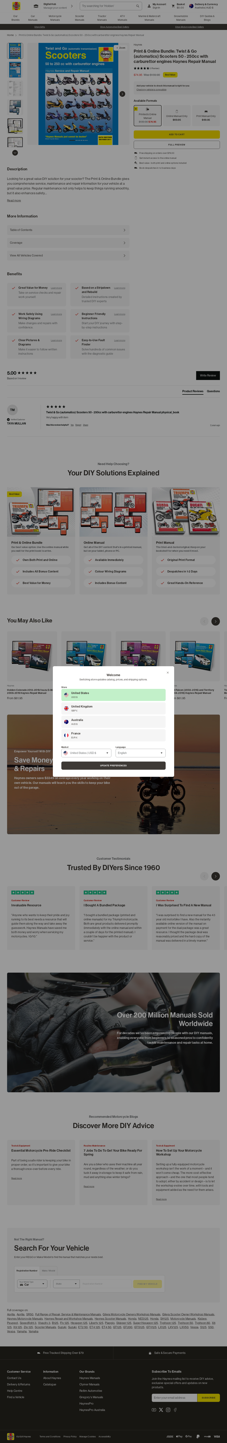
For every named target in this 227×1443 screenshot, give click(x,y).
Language (121, 747)
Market (64, 747)
